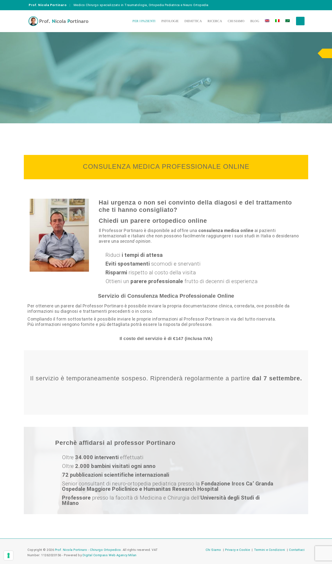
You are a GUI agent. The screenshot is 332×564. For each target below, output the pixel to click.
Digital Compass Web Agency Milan (110, 555)
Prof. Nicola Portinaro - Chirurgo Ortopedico (88, 550)
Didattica (193, 21)
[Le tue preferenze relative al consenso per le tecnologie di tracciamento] (8, 555)
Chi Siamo (236, 21)
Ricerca (215, 21)
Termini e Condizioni (269, 550)
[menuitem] (267, 21)
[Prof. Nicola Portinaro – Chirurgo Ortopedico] (58, 21)
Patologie (170, 21)
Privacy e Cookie (237, 550)
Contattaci (297, 550)
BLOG (254, 21)
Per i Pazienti (143, 21)
